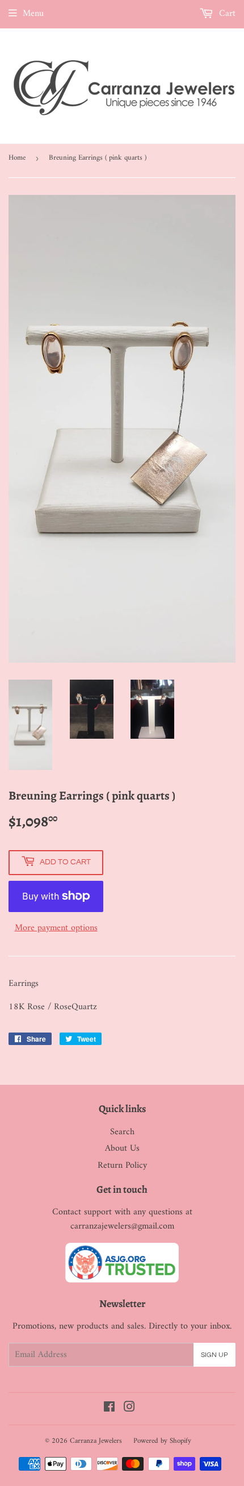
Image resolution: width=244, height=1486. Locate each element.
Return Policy (122, 1165)
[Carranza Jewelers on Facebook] (109, 1409)
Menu (33, 14)
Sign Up (214, 1355)
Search (122, 1132)
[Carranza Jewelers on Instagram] (129, 1409)
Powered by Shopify (162, 1440)
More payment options (56, 928)
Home (17, 157)
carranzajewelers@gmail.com (122, 1226)
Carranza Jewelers (96, 1440)
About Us (122, 1148)
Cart (225, 14)
